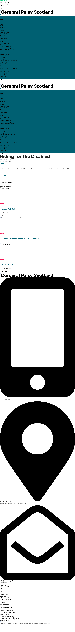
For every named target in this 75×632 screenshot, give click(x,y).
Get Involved (27, 14)
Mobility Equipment (4, 271)
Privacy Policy (4, 594)
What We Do (18, 14)
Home (6, 14)
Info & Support (36, 14)
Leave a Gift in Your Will (7, 609)
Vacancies (3, 593)
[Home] (37, 11)
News (43, 14)
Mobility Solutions (8, 265)
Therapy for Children (6, 599)
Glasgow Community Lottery (8, 612)
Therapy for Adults (5, 598)
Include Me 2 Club (8, 209)
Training (3, 602)
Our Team (3, 590)
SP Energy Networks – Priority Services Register (20, 238)
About (10, 14)
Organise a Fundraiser (6, 607)
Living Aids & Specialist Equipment (6, 268)
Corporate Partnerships (7, 610)
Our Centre (4, 591)
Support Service (5, 601)
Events (3, 606)
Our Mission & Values (6, 586)
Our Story (3, 588)
